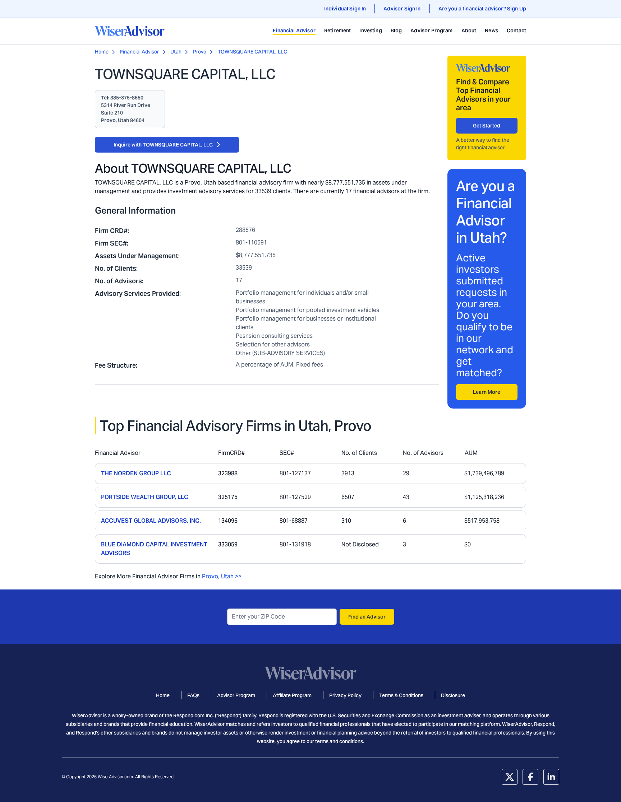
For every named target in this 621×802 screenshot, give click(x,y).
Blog (396, 30)
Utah (175, 51)
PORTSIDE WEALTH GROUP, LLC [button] (144, 497)
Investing (370, 30)
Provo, (211, 576)
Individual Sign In (345, 8)
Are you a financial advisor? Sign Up (482, 8)
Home (102, 51)
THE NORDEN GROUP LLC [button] (136, 473)
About (469, 30)
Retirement (337, 30)
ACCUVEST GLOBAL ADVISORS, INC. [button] (151, 520)
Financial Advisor (294, 30)
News (491, 30)
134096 (228, 520)
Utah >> (231, 576)
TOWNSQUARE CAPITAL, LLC (252, 51)
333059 (228, 544)
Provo (199, 51)
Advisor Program (431, 30)
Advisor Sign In (401, 8)
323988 (228, 473)
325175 (228, 497)
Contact (516, 30)
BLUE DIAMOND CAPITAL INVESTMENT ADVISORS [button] (154, 549)
